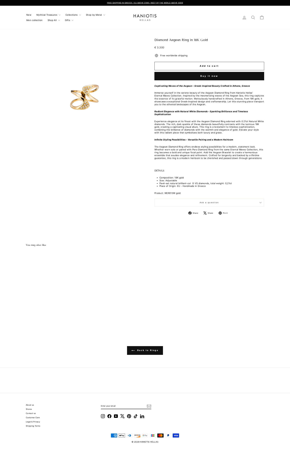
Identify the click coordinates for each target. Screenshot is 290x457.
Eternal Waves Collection (168, 95)
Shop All (52, 20)
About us (30, 405)
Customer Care (33, 417)
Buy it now (209, 76)
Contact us (31, 413)
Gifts (68, 20)
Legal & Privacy (33, 422)
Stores (29, 409)
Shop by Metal (94, 14)
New (28, 14)
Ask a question (209, 202)
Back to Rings (147, 350)
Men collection (34, 20)
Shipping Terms (33, 426)
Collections (71, 14)
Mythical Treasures (47, 14)
